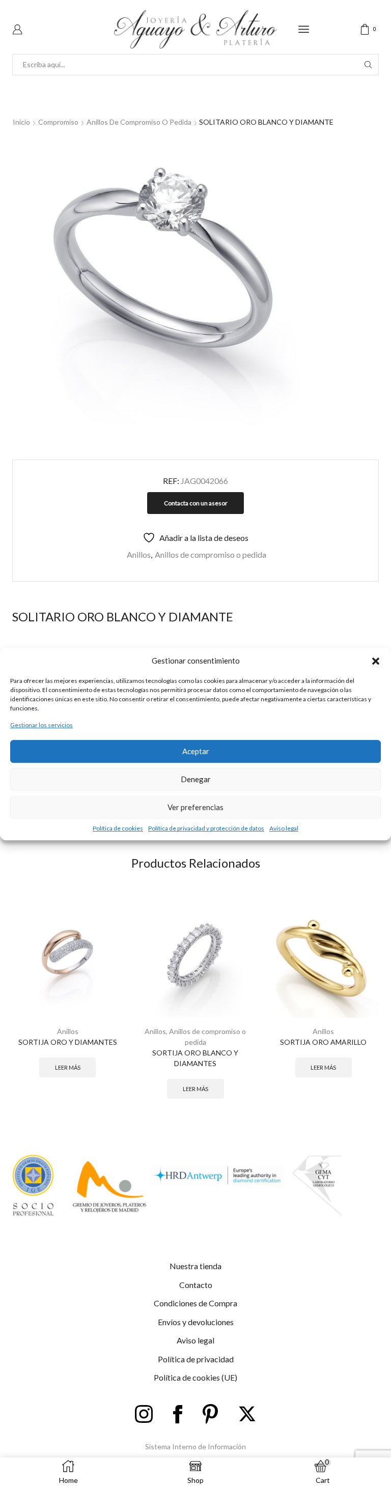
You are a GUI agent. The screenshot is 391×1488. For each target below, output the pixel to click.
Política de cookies (118, 828)
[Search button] (368, 64)
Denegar (196, 779)
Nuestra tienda (195, 1266)
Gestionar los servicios (41, 725)
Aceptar (195, 751)
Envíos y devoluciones (196, 1322)
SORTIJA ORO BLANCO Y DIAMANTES (195, 1058)
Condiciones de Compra (195, 1303)
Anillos (139, 554)
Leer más (67, 1067)
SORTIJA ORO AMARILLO (323, 1042)
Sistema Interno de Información (195, 1446)
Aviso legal (283, 828)
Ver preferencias (195, 807)
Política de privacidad (196, 1359)
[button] (376, 661)
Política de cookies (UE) (195, 1377)
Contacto (195, 1285)
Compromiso (58, 122)
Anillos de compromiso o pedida (139, 122)
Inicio (21, 122)
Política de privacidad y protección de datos (206, 828)
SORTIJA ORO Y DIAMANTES (67, 1042)
